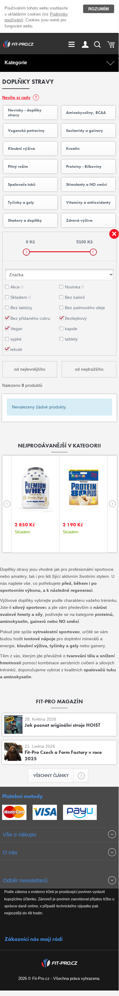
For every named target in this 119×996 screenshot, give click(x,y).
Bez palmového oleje (85, 307)
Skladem (20, 297)
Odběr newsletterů (25, 881)
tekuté (16, 349)
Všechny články (51, 775)
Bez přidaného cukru (30, 318)
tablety (71, 339)
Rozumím (98, 8)
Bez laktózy (21, 307)
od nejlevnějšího (29, 369)
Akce (16, 286)
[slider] (26, 252)
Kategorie (16, 62)
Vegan (16, 328)
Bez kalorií (75, 297)
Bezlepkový (76, 318)
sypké (16, 339)
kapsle (71, 328)
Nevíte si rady (16, 97)
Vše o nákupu (19, 835)
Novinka (74, 286)
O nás (10, 852)
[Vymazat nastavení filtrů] (114, 234)
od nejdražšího (89, 369)
